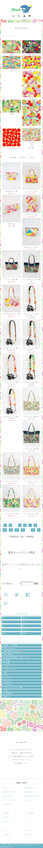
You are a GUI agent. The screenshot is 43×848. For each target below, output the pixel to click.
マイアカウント (28, 800)
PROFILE (6, 813)
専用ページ (7, 696)
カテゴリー (7, 821)
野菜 (11, 114)
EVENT (6, 817)
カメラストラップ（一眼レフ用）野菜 (31, 383)
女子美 (31, 142)
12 (17, 530)
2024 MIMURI (8, 654)
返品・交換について (9, 796)
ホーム (5, 788)
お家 (31, 145)
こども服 (6, 663)
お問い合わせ (7, 804)
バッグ (6, 666)
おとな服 (6, 660)
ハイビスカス (11, 148)
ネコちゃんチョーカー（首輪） (14, 687)
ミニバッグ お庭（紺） (11, 279)
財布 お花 (11, 224)
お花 (31, 98)
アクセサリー (8, 681)
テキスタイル (11, 35)
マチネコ (31, 127)
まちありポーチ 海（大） (31, 247)
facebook (27, 834)
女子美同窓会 (8, 693)
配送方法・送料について (10, 792)
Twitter (27, 830)
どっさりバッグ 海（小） (11, 481)
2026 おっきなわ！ (10, 648)
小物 (5, 672)
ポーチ (6, 675)
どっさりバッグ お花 (31, 513)
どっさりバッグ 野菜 (11, 513)
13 (23, 530)
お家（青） (31, 148)
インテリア (7, 678)
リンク (26, 817)
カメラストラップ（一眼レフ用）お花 (11, 417)
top (4, 35)
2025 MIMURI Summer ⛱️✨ (13, 651)
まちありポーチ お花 (11, 191)
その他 (6, 690)
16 (33, 530)
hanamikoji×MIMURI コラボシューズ (16, 657)
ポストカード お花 (31, 214)
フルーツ (31, 70)
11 (11, 530)
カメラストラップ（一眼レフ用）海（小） (31, 349)
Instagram (7, 834)
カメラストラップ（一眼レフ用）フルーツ (11, 383)
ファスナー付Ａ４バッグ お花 (11, 314)
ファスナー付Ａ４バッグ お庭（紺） (31, 280)
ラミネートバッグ (9, 669)
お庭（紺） (31, 55)
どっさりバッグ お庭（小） (31, 416)
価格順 (23, 157)
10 (5, 530)
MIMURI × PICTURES (11, 645)
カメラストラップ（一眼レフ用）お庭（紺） (11, 349)
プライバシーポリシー (10, 800)
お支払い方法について (30, 792)
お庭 (11, 55)
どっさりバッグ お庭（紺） (31, 449)
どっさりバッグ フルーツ (31, 481)
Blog (5, 830)
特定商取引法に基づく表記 (31, 796)
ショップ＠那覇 (28, 813)
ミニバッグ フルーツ (31, 191)
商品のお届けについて (30, 788)
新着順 (31, 157)
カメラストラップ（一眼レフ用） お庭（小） (31, 314)
